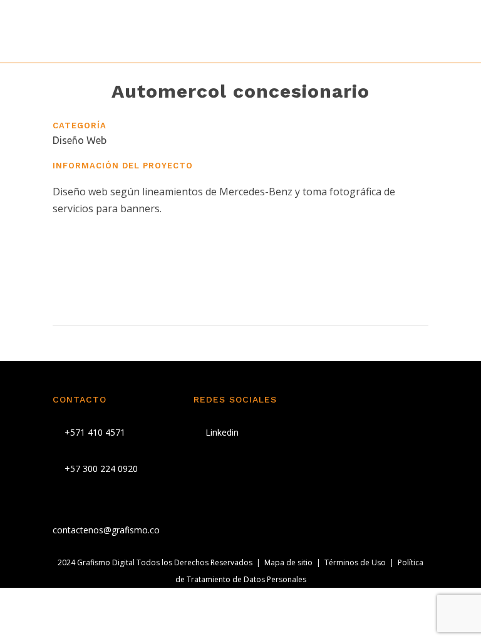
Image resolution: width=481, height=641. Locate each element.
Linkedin (221, 432)
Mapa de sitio (288, 562)
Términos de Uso (355, 562)
